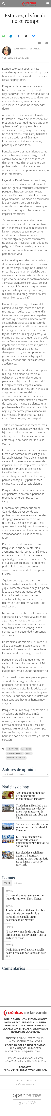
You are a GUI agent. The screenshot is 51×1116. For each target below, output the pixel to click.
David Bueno (26, 749)
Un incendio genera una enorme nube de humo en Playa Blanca (25, 896)
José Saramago (12, 749)
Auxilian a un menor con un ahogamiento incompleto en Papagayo (30, 795)
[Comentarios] (39, 43)
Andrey (28, 753)
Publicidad (18, 1080)
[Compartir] (3, 36)
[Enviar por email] (46, 43)
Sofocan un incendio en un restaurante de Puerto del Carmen (32, 827)
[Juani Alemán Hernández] (6, 51)
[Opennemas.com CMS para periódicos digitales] (27, 1099)
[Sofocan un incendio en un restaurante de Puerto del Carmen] (8, 826)
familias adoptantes (14, 753)
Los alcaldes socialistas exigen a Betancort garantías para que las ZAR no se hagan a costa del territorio (32, 858)
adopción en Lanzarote (16, 758)
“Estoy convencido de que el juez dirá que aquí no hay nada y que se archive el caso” (26, 935)
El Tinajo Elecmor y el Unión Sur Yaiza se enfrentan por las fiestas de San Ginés (32, 841)
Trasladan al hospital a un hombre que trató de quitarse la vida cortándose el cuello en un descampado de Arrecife (25, 915)
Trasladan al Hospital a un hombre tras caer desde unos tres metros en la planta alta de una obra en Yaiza (31, 811)
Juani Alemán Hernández (27, 48)
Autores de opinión (19, 769)
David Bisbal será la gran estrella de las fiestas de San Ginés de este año (26, 953)
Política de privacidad (25, 1084)
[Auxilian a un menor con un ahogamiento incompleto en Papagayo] (8, 795)
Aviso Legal (32, 1080)
